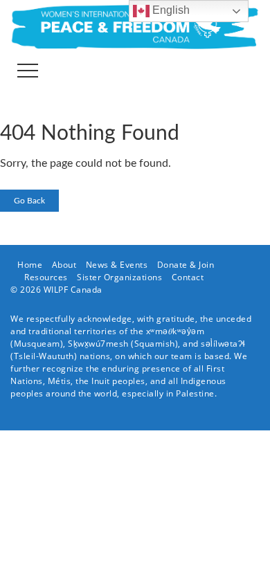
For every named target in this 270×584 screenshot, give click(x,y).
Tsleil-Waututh (44, 356)
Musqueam (37, 343)
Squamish (154, 343)
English (170, 10)
